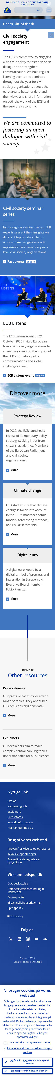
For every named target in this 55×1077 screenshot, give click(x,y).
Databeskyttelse (18, 883)
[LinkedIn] (19, 939)
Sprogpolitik (15, 908)
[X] (11, 939)
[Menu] (49, 10)
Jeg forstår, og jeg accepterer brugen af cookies (30, 1062)
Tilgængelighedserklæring (24, 902)
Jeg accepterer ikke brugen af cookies (29, 1071)
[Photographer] (52, 195)
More (14, 470)
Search (38, 10)
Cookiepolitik (16, 897)
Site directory (16, 916)
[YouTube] (36, 939)
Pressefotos (15, 817)
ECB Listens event (20, 375)
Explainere (14, 812)
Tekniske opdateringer (22, 854)
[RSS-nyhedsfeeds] (28, 946)
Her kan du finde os (20, 828)
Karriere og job (17, 806)
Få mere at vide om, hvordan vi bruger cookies (29, 1050)
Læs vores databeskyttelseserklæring (29, 1043)
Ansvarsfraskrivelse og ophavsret (29, 849)
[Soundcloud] (45, 939)
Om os (12, 801)
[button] (48, 3)
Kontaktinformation (20, 822)
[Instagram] (28, 939)
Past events (16, 261)
